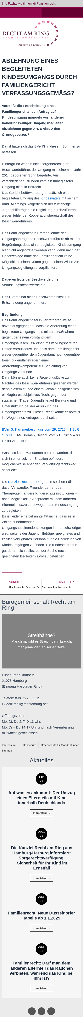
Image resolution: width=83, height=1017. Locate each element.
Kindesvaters (51, 198)
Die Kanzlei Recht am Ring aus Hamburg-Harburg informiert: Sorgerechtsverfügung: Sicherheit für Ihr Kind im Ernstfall (41, 857)
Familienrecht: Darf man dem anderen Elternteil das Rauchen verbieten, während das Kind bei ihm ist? (42, 971)
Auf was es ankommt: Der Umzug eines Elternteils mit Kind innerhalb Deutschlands (41, 797)
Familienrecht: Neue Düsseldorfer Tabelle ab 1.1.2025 (41, 915)
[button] (75, 33)
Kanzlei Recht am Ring (25, 482)
